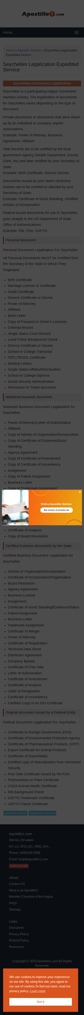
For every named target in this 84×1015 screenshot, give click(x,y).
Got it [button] (40, 1001)
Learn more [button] (38, 991)
